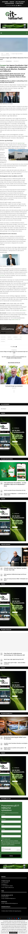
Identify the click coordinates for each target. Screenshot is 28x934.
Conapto (3, 65)
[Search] (26, 33)
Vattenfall (3, 341)
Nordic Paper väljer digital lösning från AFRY (14, 659)
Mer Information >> (22, 932)
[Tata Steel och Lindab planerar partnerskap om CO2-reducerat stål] (14, 642)
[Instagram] (11, 918)
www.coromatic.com (16, 319)
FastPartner (9, 339)
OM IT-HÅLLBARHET (20, 1)
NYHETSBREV (5, 1)
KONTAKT (12, 1)
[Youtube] (16, 5)
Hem (2, 53)
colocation (3, 337)
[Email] (18, 5)
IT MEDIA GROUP (19, 3)
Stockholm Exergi (17, 339)
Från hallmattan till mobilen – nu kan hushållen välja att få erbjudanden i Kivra (15, 484)
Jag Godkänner (13, 932)
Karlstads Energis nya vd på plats (14, 386)
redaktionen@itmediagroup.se (11, 903)
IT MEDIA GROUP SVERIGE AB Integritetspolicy (11, 911)
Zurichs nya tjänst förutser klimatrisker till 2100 (14, 490)
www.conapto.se (23, 310)
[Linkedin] (14, 5)
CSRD (21, 337)
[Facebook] (7, 918)
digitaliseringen (21, 143)
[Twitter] (8, 5)
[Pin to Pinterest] (13, 346)
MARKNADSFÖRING (9, 3)
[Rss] (20, 5)
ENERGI (7, 53)
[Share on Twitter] (12, 346)
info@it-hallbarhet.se (9, 887)
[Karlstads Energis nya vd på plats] (14, 374)
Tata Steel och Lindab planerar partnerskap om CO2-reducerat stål (14, 654)
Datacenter (3, 339)
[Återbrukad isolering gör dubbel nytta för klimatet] (14, 726)
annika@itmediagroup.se (10, 898)
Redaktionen (9, 61)
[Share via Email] (16, 346)
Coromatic (2, 275)
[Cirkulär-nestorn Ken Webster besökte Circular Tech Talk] (14, 557)
